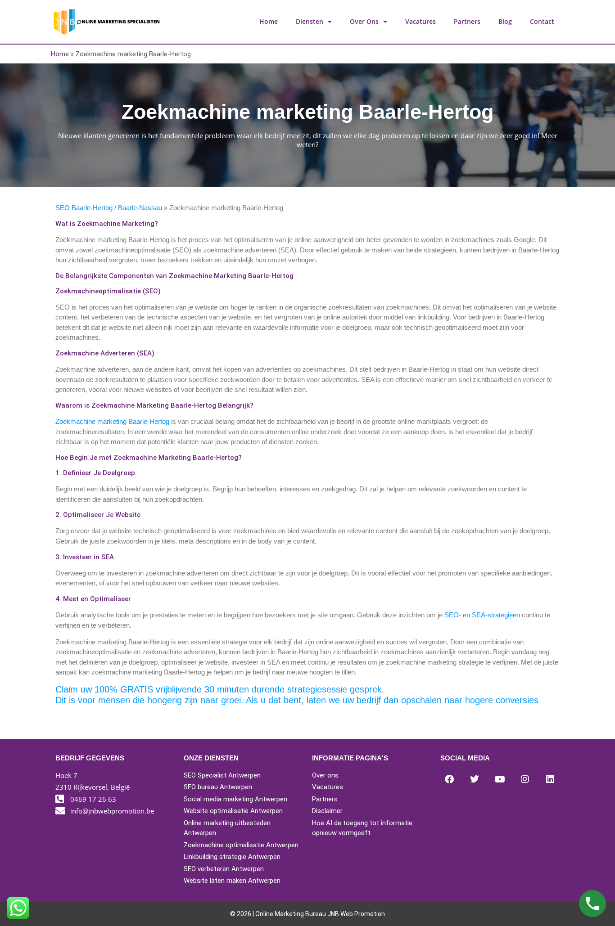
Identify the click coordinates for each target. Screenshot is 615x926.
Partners (467, 21)
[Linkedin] (550, 779)
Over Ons (364, 21)
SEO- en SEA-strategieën (482, 615)
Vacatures (420, 21)
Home (268, 21)
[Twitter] (475, 779)
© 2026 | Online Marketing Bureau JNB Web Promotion (307, 913)
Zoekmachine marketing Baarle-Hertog (112, 421)
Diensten (309, 21)
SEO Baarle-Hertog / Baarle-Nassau (109, 207)
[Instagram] (525, 779)
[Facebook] (449, 779)
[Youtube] (500, 779)
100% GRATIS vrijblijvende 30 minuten (172, 689)
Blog (505, 21)
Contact (542, 21)
